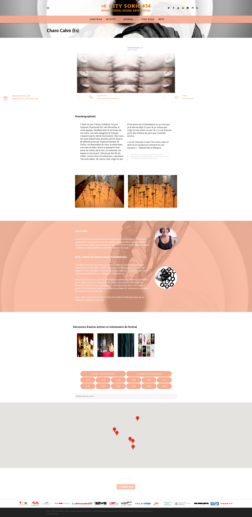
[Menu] (48, 8)
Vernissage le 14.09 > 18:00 (21, 96)
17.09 (134, 380)
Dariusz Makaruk (52, 514)
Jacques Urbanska (76, 511)
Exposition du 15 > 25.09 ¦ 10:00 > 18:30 (25, 98)
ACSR (79, 265)
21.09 (164, 380)
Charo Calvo (94, 245)
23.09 (103, 386)
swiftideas (97, 511)
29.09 (149, 386)
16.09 (118, 380)
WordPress (87, 511)
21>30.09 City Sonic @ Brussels (149, 374)
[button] (137, 418)
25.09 (134, 386)
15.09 (103, 380)
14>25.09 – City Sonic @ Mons (103, 374)
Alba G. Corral (120, 511)
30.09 (164, 386)
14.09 (88, 380)
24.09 (118, 386)
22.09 (88, 386)
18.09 (149, 380)
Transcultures (59, 511)
